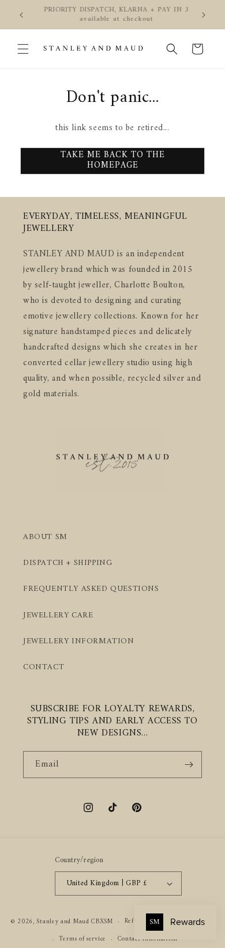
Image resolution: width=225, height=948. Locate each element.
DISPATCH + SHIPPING (67, 563)
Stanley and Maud (62, 921)
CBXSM (102, 921)
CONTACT (43, 667)
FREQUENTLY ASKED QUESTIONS (91, 589)
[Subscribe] (188, 764)
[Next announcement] (203, 15)
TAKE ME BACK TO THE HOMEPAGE (113, 160)
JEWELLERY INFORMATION (78, 641)
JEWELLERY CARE (58, 615)
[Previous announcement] (21, 15)
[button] (23, 49)
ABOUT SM (45, 537)
